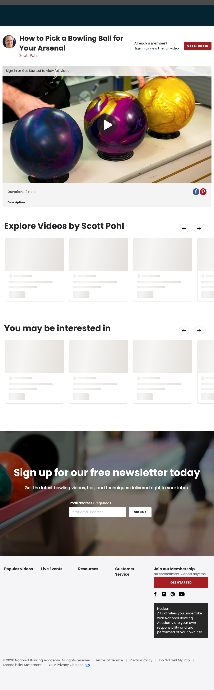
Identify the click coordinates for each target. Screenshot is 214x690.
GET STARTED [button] (197, 46)
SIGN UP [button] (140, 512)
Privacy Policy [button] (141, 660)
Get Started (32, 70)
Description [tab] (16, 202)
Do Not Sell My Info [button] (174, 660)
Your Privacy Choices (65, 665)
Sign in (12, 70)
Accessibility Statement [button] (22, 665)
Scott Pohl (28, 55)
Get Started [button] (181, 582)
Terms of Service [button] (109, 660)
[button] (156, 46)
